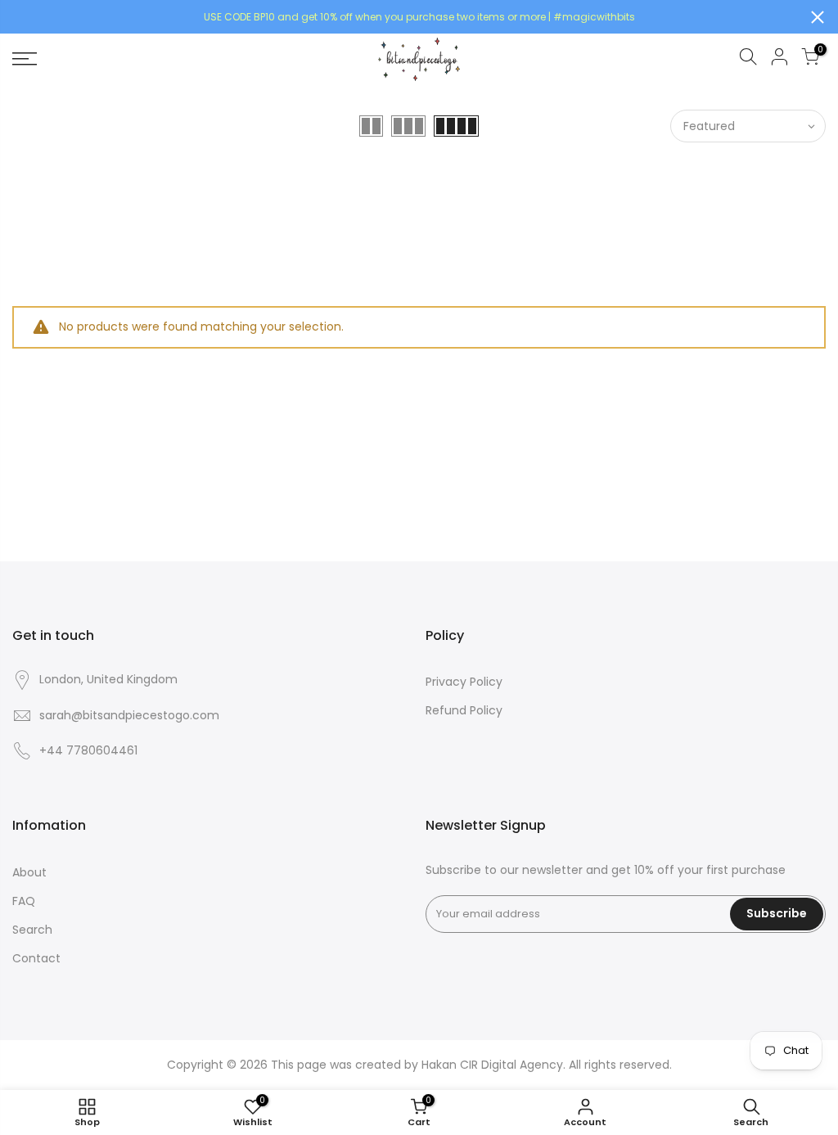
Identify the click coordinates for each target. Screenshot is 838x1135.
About (29, 872)
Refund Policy (464, 710)
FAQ (23, 901)
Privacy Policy (464, 681)
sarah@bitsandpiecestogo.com (129, 715)
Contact (36, 958)
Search (32, 929)
